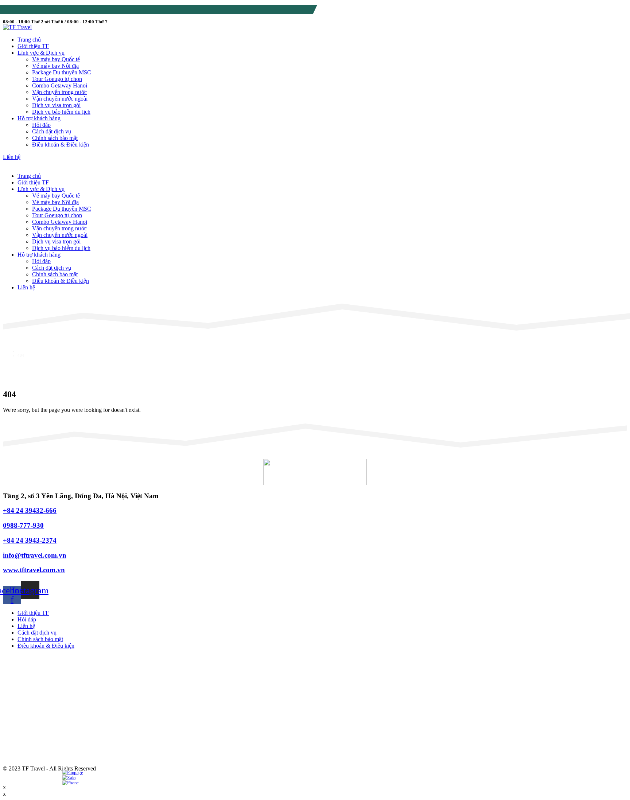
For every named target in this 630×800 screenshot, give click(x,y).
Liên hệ (26, 287)
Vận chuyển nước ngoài (60, 98)
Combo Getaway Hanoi (59, 85)
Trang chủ (29, 39)
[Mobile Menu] (10, 163)
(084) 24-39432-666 (41, 10)
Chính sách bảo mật (55, 138)
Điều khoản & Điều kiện (60, 144)
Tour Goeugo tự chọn (57, 79)
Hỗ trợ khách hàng (39, 118)
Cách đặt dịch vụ (51, 131)
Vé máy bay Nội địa (55, 66)
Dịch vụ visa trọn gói (56, 105)
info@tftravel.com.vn (97, 10)
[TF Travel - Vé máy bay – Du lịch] (17, 27)
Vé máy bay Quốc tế (56, 59)
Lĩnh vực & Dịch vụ (41, 53)
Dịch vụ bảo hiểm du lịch (61, 112)
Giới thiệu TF (33, 46)
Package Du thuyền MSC (61, 72)
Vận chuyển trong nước (59, 92)
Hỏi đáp (41, 125)
